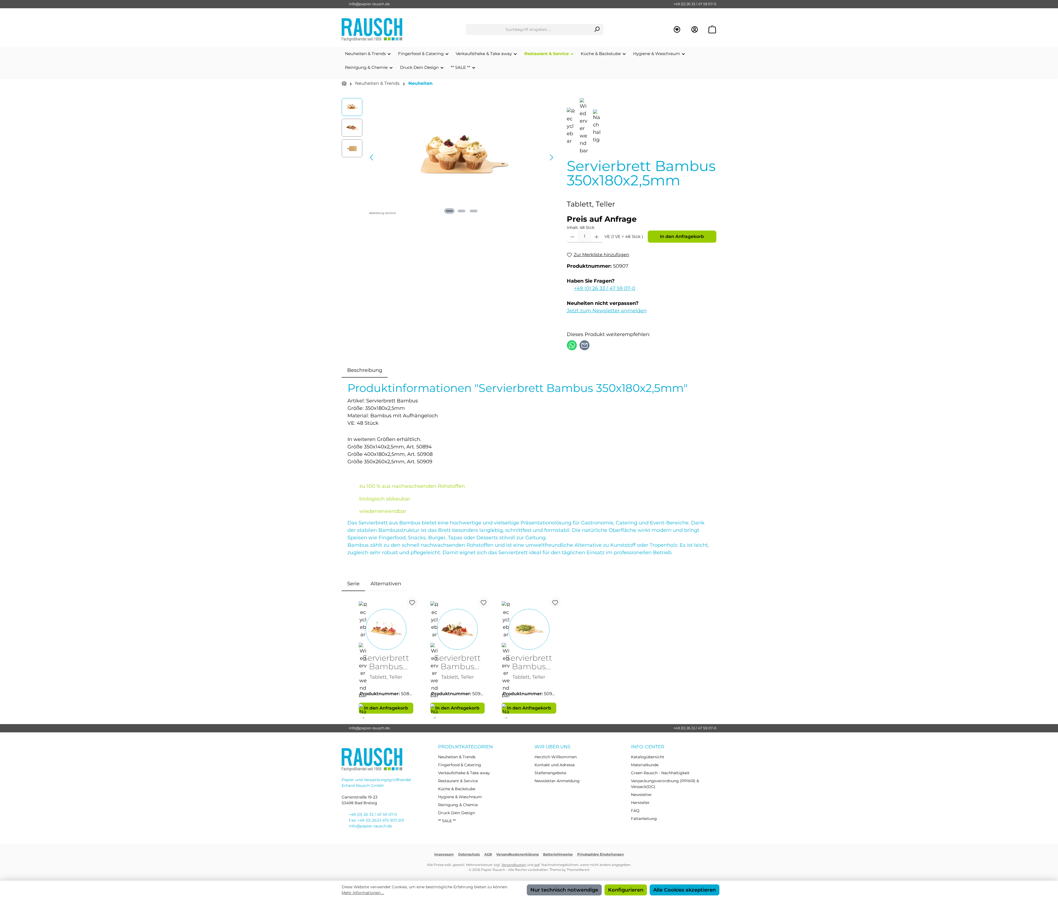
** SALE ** (447, 820)
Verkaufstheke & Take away (464, 772)
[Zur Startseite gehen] (372, 29)
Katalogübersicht (647, 756)
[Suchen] (596, 29)
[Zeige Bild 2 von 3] (461, 211)
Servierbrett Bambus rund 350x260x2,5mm (528, 662)
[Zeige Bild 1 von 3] (449, 211)
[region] (448, 157)
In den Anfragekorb (682, 236)
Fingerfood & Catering (459, 764)
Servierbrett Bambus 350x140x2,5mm (386, 662)
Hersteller (640, 802)
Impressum (444, 854)
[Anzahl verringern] (572, 237)
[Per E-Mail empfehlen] (584, 345)
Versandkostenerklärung (517, 854)
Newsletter (641, 794)
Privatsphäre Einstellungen (600, 854)
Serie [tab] (353, 584)
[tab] (365, 370)
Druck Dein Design (456, 812)
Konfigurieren (625, 890)
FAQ (635, 810)
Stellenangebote (550, 772)
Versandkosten (513, 865)
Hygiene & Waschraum (460, 796)
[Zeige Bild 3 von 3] (473, 211)
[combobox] (528, 29)
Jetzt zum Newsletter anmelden (607, 311)
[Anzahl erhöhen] (596, 237)
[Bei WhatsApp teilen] (572, 345)
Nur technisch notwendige (564, 890)
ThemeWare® (578, 870)
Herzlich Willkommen (556, 756)
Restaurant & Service (458, 780)
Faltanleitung (644, 818)
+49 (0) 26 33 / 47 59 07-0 (694, 4)
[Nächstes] (551, 157)
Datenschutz (469, 854)
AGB (488, 854)
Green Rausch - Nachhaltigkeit (660, 772)
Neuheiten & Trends (457, 756)
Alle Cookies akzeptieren (684, 890)
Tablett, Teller (385, 677)
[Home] (344, 83)
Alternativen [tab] (386, 584)
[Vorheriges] (372, 157)
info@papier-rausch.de (369, 4)
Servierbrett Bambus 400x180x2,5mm (457, 662)
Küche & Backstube (456, 788)
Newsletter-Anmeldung (557, 780)
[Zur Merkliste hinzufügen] (412, 602)
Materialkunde (644, 764)
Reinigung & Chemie (458, 804)
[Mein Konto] (694, 29)
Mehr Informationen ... (363, 892)
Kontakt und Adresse (555, 764)
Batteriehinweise (558, 854)
